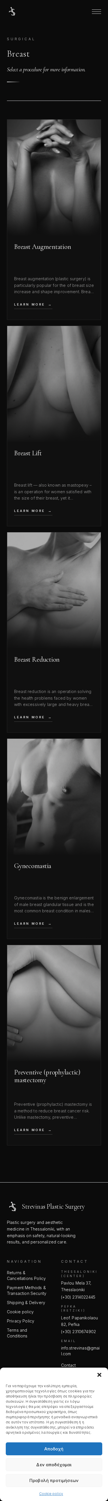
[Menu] (96, 11)
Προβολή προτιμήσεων (54, 1480)
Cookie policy (51, 1494)
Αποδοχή (53, 1449)
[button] (99, 1375)
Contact (68, 1365)
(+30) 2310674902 (78, 1331)
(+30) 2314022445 (78, 1297)
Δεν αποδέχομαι (53, 1464)
